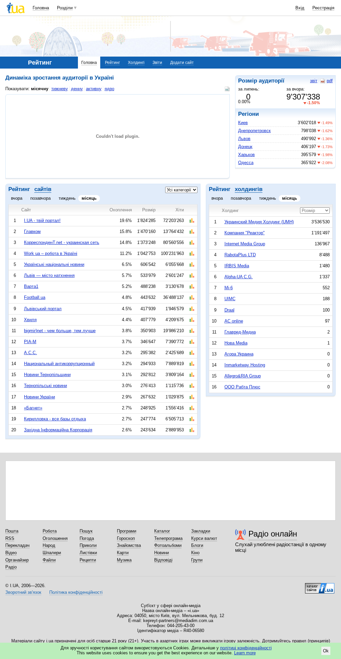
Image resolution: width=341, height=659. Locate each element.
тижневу (59, 88)
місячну (39, 88)
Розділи (65, 7)
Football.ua (34, 297)
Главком (32, 231)
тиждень (67, 198)
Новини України (39, 396)
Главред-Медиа (240, 332)
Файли (49, 559)
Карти (123, 552)
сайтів (42, 189)
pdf (330, 80)
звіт (313, 80)
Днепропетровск (254, 130)
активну (94, 88)
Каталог (162, 531)
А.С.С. (30, 352)
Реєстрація (323, 7)
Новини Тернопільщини (47, 374)
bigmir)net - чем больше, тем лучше (60, 330)
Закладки (200, 531)
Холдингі (136, 62)
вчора (16, 198)
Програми (126, 531)
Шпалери (52, 552)
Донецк (245, 146)
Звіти (157, 62)
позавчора (40, 198)
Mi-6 (228, 287)
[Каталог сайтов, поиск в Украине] (319, 585)
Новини (161, 552)
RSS (9, 538)
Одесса (245, 162)
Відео (11, 552)
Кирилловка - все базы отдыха (55, 418)
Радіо (11, 566)
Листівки (88, 552)
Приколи (88, 545)
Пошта (11, 531)
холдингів (248, 189)
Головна (41, 7)
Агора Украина (238, 353)
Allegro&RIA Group (242, 375)
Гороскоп (126, 538)
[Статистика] (191, 220)
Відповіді (163, 559)
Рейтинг (112, 62)
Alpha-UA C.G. (238, 276)
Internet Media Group (244, 243)
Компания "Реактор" (244, 232)
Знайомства (129, 545)
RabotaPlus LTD (240, 254)
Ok (326, 650)
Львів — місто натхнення (49, 275)
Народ (49, 545)
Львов (244, 138)
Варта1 (31, 286)
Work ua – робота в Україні (50, 253)
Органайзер (17, 559)
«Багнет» (33, 407)
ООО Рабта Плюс (242, 386)
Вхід (299, 7)
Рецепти (88, 559)
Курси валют (204, 538)
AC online (233, 321)
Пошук (86, 531)
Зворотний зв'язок (23, 592)
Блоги (197, 545)
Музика (124, 559)
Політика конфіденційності (76, 592)
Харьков (246, 154)
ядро (109, 88)
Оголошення (55, 538)
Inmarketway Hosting (244, 364)
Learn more (245, 652)
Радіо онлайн (272, 533)
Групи (196, 559)
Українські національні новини (54, 264)
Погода (87, 538)
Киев (243, 122)
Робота (50, 531)
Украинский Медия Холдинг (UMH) (259, 221)
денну (77, 88)
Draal (229, 310)
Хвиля (30, 319)
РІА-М (30, 341)
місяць (89, 198)
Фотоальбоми (167, 545)
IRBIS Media (236, 265)
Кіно (195, 552)
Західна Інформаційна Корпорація (58, 429)
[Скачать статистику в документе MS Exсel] (228, 89)
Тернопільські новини (45, 385)
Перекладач (17, 545)
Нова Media (235, 342)
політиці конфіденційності (246, 647)
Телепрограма (168, 538)
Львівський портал (43, 308)
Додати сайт (182, 62)
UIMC (229, 298)
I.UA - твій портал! (42, 220)
